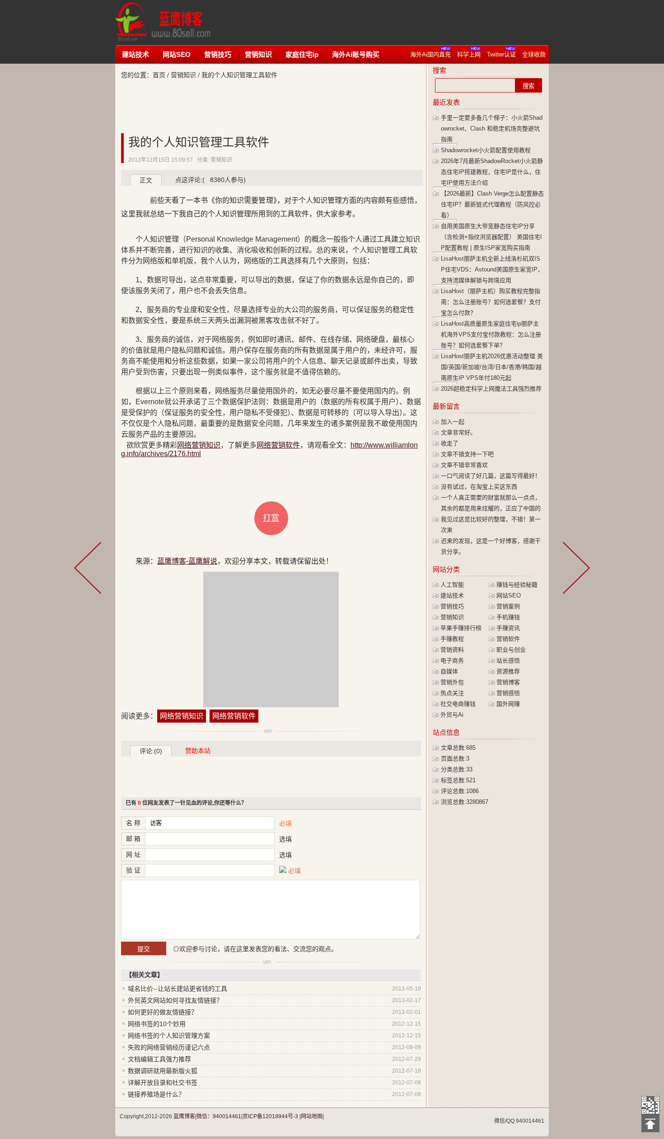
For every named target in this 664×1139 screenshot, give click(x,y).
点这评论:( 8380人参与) (210, 179)
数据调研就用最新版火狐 (162, 1070)
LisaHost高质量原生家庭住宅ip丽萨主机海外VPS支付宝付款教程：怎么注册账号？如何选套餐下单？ (491, 334)
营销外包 (452, 682)
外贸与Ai (451, 714)
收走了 (449, 443)
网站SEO (177, 54)
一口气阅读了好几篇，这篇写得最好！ (491, 475)
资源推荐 (508, 671)
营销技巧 (217, 54)
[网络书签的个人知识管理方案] (574, 569)
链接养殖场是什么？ (156, 1094)
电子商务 (452, 660)
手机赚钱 (508, 617)
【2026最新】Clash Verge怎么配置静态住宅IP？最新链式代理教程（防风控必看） (492, 204)
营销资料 (452, 649)
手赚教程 (452, 638)
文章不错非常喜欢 (464, 465)
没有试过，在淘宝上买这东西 (479, 486)
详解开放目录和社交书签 (162, 1082)
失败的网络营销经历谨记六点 (169, 1047)
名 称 (133, 822)
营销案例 (508, 606)
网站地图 (312, 1116)
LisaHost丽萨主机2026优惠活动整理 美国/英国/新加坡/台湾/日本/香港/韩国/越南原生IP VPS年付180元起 (492, 367)
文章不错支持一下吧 (467, 454)
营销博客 (508, 682)
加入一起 (452, 421)
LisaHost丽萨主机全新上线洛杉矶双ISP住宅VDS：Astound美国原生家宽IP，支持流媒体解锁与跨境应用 (492, 269)
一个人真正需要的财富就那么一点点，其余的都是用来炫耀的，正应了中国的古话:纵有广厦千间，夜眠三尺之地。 (491, 508)
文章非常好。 (458, 432)
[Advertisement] (392, 22)
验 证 (133, 870)
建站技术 (135, 54)
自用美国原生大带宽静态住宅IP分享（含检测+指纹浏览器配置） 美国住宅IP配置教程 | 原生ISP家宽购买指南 (491, 237)
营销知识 (258, 54)
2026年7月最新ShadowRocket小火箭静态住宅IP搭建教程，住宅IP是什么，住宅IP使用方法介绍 (492, 172)
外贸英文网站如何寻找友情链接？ (175, 1000)
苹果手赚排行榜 (461, 628)
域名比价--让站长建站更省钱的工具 (177, 988)
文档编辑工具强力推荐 (159, 1059)
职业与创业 (511, 649)
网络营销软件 (278, 445)
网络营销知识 (198, 445)
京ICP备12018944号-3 (270, 1116)
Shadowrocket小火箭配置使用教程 (486, 150)
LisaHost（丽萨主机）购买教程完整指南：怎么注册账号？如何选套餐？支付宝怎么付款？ (491, 302)
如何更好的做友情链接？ (162, 1012)
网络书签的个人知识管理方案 (169, 1035)
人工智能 (452, 584)
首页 (159, 75)
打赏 (271, 518)
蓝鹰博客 (184, 1116)
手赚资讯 (508, 628)
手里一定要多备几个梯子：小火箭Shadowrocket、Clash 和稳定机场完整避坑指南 (491, 128)
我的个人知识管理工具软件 (198, 142)
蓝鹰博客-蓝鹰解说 (171, 22)
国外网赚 (508, 703)
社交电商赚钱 (458, 703)
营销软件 (508, 638)
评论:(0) (151, 751)
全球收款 (534, 54)
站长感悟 (508, 660)
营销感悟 (508, 693)
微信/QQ (504, 1121)
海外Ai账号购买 (355, 54)
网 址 (133, 854)
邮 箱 (133, 838)
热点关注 (452, 693)
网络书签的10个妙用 (157, 1023)
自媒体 (449, 671)
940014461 (530, 1121)
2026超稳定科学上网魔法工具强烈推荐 (491, 388)
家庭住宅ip (301, 54)
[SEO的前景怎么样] (89, 569)
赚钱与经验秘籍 (517, 584)
